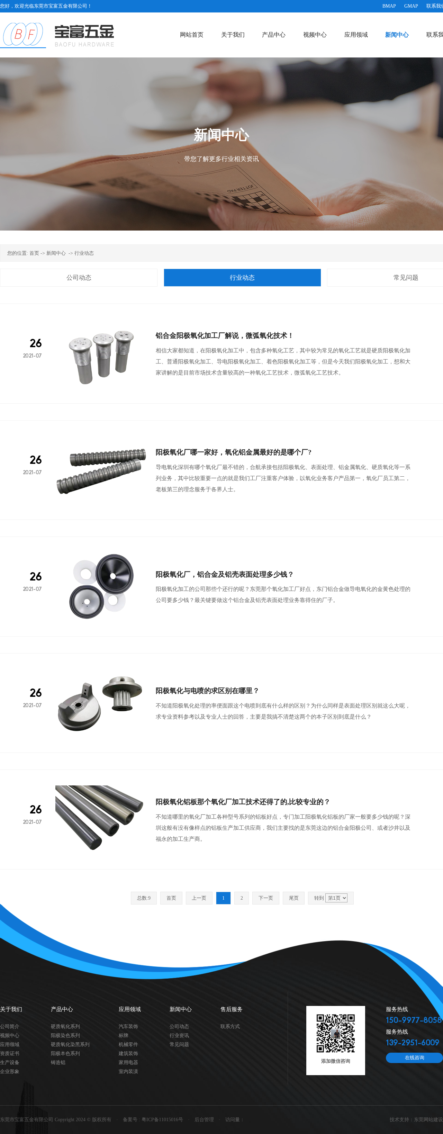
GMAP (411, 6)
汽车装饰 (128, 1026)
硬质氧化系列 (65, 1026)
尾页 (294, 898)
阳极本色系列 (65, 1053)
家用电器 (128, 1062)
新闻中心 (397, 35)
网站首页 (192, 35)
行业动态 (84, 253)
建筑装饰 (128, 1053)
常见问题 (179, 1044)
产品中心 (274, 35)
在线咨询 (414, 1057)
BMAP (389, 6)
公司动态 (78, 277)
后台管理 (204, 1119)
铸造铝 (58, 1062)
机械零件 (128, 1044)
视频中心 (315, 35)
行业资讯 (179, 1035)
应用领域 (356, 35)
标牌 (123, 1035)
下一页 (266, 898)
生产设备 (9, 1062)
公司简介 (9, 1026)
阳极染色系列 (65, 1035)
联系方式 (230, 1026)
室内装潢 (128, 1071)
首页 (34, 253)
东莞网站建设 (428, 1119)
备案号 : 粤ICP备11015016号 (153, 1119)
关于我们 (233, 35)
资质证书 (9, 1053)
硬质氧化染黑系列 (70, 1044)
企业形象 (9, 1071)
